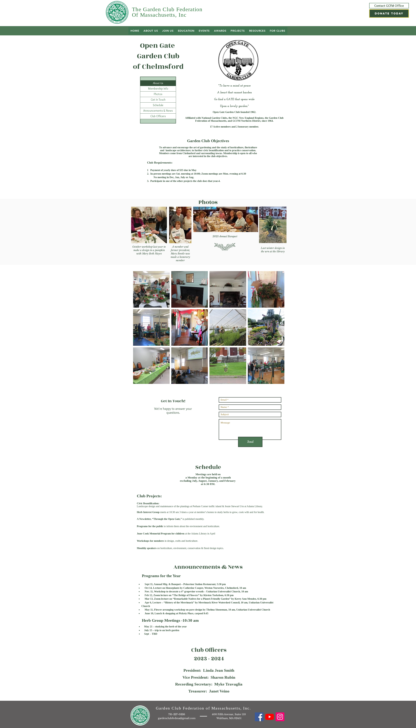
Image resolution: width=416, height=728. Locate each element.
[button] (389, 13)
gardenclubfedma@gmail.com (176, 718)
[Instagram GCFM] (280, 716)
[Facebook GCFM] (259, 716)
